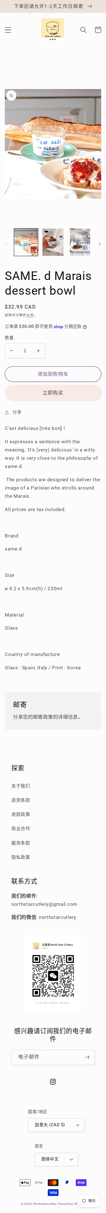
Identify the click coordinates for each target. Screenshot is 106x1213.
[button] (8, 30)
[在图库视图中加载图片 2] (53, 242)
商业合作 (20, 828)
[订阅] (87, 1057)
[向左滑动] (6, 244)
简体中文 (50, 1159)
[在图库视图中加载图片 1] (26, 242)
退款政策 (20, 814)
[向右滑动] (100, 244)
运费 (30, 315)
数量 (9, 337)
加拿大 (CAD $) (50, 1124)
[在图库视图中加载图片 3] (80, 242)
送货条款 (20, 800)
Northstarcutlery (45, 1203)
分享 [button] (17, 412)
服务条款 (20, 843)
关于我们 (20, 786)
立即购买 (53, 393)
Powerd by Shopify (71, 1203)
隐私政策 (20, 857)
